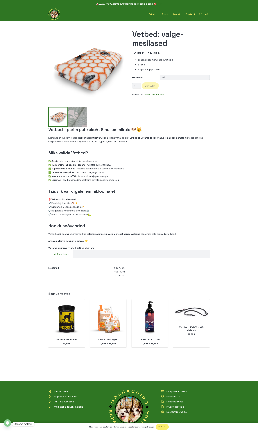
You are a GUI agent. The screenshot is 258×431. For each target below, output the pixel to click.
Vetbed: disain (158, 94)
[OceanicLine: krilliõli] (150, 301)
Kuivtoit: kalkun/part (108, 339)
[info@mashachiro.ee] (163, 391)
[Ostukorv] (207, 14)
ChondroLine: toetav (66, 339)
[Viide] (54, 14)
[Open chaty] (7, 424)
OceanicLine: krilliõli (150, 339)
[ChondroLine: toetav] (66, 301)
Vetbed (147, 94)
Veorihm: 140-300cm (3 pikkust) (191, 329)
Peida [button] (159, 3)
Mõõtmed (137, 77)
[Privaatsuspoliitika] (163, 407)
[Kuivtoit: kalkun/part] (108, 301)
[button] (201, 14)
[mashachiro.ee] (163, 396)
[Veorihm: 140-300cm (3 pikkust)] (191, 301)
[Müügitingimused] (163, 402)
